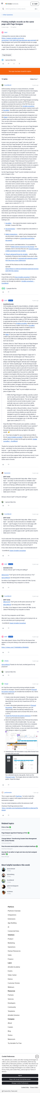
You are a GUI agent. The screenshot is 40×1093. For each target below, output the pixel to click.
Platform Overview (14, 911)
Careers (10, 1027)
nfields (6, 661)
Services (11, 999)
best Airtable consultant (22, 277)
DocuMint (6, 110)
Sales (10, 955)
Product (10, 939)
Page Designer (6, 55)
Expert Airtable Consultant (18, 550)
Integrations (12, 915)
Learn (10, 963)
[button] (2, 4)
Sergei (6, 684)
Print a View (5, 827)
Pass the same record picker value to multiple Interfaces (19, 846)
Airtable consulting (28, 106)
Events (10, 971)
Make (5, 117)
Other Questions (8, 15)
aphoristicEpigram (12, 886)
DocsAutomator (10, 229)
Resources (11, 991)
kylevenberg (10, 874)
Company (11, 1019)
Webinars (11, 987)
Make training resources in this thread (22, 247)
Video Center (12, 975)
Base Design (5, 856)
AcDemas (10, 891)
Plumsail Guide (10, 777)
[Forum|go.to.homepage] (12, 3)
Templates (11, 1011)
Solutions (11, 935)
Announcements (6, 843)
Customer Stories (14, 983)
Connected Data (13, 931)
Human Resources (14, 951)
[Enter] (3, 9)
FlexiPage (19, 796)
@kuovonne (5, 575)
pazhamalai (8, 792)
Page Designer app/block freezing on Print (14, 833)
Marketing (11, 943)
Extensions (11, 919)
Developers (11, 1003)
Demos (10, 979)
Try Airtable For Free (14, 1043)
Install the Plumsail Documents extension (18, 716)
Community (12, 1007)
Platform (11, 907)
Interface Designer (7, 849)
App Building (12, 923)
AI (8, 927)
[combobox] (20, 9)
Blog (9, 1031)
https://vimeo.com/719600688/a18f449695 (15, 647)
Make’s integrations (11, 234)
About (10, 1023)
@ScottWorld (6, 578)
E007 (5, 32)
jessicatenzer (11, 869)
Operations (11, 947)
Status (10, 1035)
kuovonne (7, 473)
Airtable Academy (14, 967)
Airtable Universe (13, 1015)
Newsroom (11, 1039)
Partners (11, 995)
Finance (10, 959)
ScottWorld (7, 85)
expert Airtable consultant (14, 437)
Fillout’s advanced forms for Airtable (16, 254)
